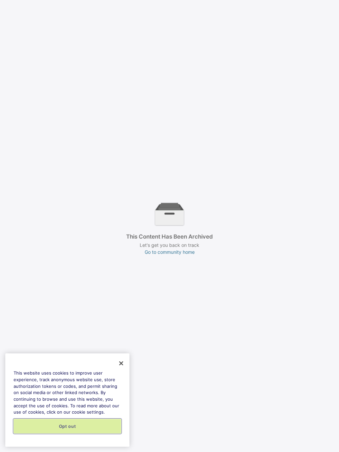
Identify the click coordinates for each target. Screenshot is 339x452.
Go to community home (170, 252)
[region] (67, 400)
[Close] (121, 363)
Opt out (67, 426)
